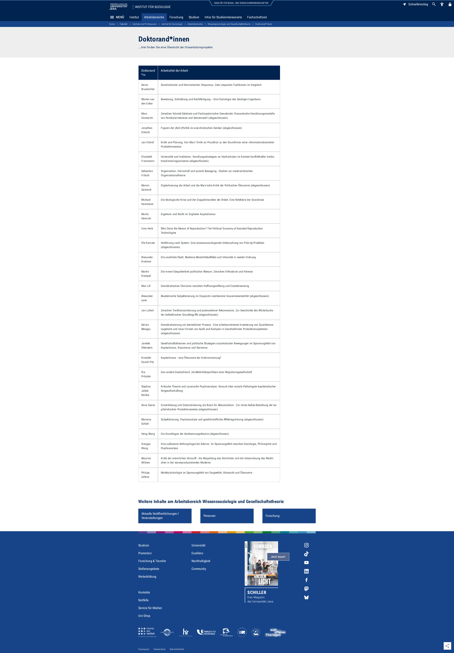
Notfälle (143, 600)
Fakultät (124, 24)
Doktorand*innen (263, 24)
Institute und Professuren (144, 24)
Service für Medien (150, 608)
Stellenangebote (148, 569)
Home (112, 24)
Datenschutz (160, 649)
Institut (134, 17)
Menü (120, 17)
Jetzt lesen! (278, 556)
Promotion (145, 553)
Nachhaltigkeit (201, 561)
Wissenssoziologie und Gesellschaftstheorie (229, 24)
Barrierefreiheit (177, 649)
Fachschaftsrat (257, 17)
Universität (199, 545)
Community (199, 569)
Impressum (143, 649)
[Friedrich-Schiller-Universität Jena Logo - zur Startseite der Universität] (118, 7)
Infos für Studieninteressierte (223, 17)
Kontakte (144, 592)
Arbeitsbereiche (154, 17)
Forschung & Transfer (152, 561)
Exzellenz (197, 553)
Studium (194, 17)
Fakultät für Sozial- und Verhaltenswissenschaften (241, 3)
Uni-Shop (144, 616)
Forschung (176, 17)
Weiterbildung (147, 576)
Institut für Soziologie (153, 7)
